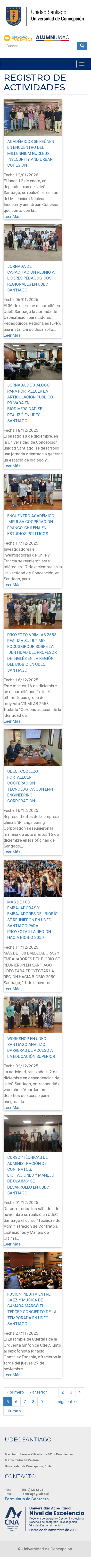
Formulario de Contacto (27, 1499)
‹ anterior (38, 1392)
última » (14, 1410)
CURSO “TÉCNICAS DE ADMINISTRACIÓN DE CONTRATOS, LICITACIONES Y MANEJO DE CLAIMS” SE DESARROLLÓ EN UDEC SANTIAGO (30, 1175)
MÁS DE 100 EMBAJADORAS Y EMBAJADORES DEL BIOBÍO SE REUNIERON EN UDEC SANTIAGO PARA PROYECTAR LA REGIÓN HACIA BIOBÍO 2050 (32, 920)
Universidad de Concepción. (47, 1548)
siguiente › (67, 1401)
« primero (15, 1392)
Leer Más (12, 216)
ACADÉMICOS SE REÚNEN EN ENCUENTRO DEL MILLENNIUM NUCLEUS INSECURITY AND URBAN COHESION (30, 153)
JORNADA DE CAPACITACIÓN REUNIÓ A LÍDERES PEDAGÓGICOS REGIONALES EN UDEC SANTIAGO (31, 278)
